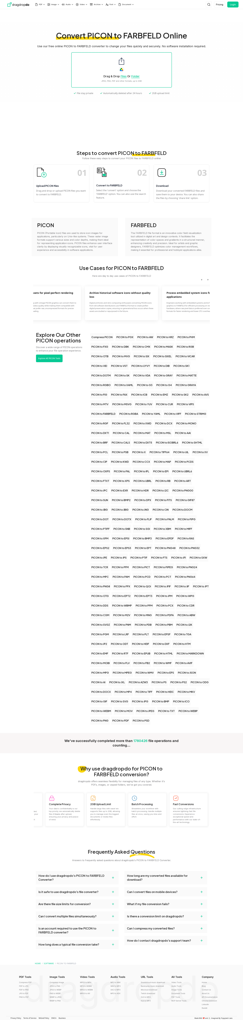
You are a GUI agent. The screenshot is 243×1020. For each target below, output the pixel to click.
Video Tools (176, 982)
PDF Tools (175, 997)
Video (82, 4)
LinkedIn (205, 1004)
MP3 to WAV (116, 982)
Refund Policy (44, 1018)
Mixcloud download (149, 990)
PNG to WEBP (55, 993)
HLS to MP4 (146, 997)
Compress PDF (25, 982)
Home (204, 982)
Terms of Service (29, 1018)
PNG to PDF (24, 997)
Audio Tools (176, 986)
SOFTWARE (49, 963)
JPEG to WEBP (55, 990)
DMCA (53, 1018)
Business (62, 1018)
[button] (77, 877)
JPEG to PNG (55, 986)
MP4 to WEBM (86, 986)
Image (54, 4)
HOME (38, 963)
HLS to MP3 (146, 1001)
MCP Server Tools (178, 1001)
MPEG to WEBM (86, 990)
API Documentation (210, 997)
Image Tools (176, 990)
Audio (68, 4)
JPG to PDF (23, 993)
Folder (135, 76)
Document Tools (178, 993)
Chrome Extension (209, 1001)
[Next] (208, 280)
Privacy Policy (16, 1018)
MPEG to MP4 (85, 982)
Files (124, 76)
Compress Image (57, 982)
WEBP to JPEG (55, 997)
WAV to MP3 (116, 986)
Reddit (204, 1008)
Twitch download (148, 993)
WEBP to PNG (55, 1001)
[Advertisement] (121, 15)
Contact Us (206, 990)
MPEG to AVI (85, 993)
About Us (205, 993)
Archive (97, 4)
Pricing (219, 4)
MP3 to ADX (115, 993)
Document (126, 4)
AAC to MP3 (115, 990)
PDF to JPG (23, 986)
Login (233, 4)
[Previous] (202, 280)
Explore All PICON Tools (49, 358)
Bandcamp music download (152, 986)
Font (111, 4)
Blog (204, 986)
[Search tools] (209, 4)
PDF (40, 4)
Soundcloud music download (153, 982)
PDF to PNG (24, 990)
